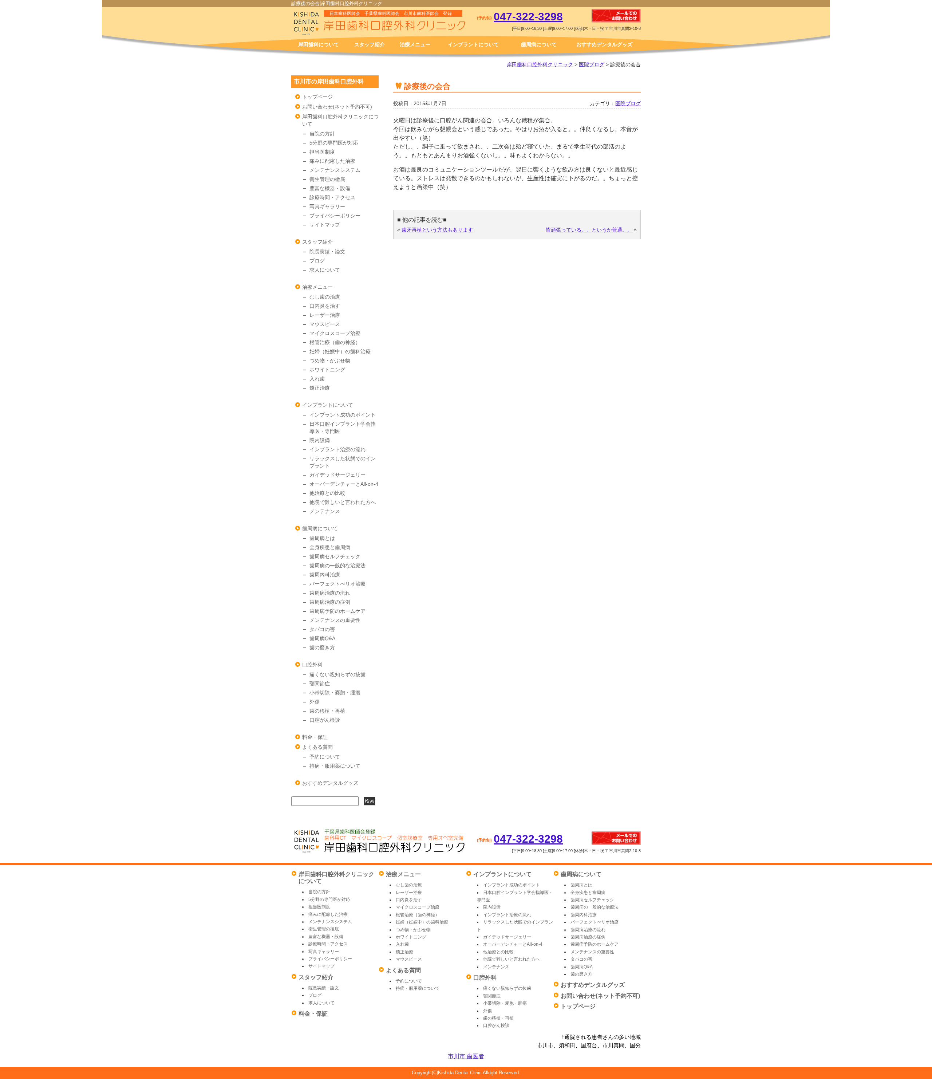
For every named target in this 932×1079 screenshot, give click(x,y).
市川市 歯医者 (466, 1056)
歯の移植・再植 (327, 711)
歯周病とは (322, 538)
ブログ (317, 261)
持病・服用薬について (334, 766)
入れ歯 (317, 379)
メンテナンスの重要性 (334, 620)
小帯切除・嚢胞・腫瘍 (334, 693)
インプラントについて (473, 44)
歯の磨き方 (322, 647)
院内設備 (319, 440)
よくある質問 (317, 747)
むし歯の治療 (324, 297)
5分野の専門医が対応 (333, 143)
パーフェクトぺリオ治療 (337, 584)
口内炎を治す (324, 306)
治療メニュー (415, 44)
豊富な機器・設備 (329, 188)
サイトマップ (324, 225)
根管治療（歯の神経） (334, 342)
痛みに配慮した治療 (332, 161)
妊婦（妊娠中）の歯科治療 (340, 351)
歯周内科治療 (324, 575)
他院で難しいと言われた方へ (342, 502)
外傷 (314, 702)
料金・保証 (315, 737)
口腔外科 (312, 665)
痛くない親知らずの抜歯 (337, 674)
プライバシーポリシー (334, 215)
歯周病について (539, 44)
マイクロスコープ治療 (334, 333)
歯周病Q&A (322, 638)
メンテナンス (324, 511)
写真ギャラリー (327, 206)
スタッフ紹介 (369, 44)
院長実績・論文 (327, 252)
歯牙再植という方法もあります (437, 230)
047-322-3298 (528, 17)
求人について (324, 270)
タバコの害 (322, 629)
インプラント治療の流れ (337, 449)
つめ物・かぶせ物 (329, 360)
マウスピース (324, 324)
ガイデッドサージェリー (337, 475)
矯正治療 (319, 388)
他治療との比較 (327, 493)
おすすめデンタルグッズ (604, 44)
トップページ (317, 97)
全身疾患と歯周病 (329, 547)
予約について (324, 757)
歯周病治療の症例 (329, 602)
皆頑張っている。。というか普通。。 (589, 230)
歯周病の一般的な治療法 (337, 565)
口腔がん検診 (324, 720)
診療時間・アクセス (332, 197)
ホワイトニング (327, 370)
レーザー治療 (324, 315)
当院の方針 (322, 134)
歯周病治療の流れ (329, 593)
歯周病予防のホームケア (337, 611)
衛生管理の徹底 (327, 179)
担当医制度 (322, 152)
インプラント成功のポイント (342, 415)
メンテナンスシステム (334, 170)
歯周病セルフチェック (334, 556)
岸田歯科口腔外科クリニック (540, 64)
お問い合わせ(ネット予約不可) (337, 107)
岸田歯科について (318, 44)
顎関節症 (319, 683)
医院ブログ (591, 64)
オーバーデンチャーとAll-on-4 (343, 484)
